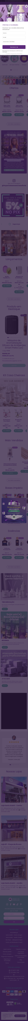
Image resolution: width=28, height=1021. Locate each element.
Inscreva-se (14, 47)
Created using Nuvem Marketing (14, 53)
